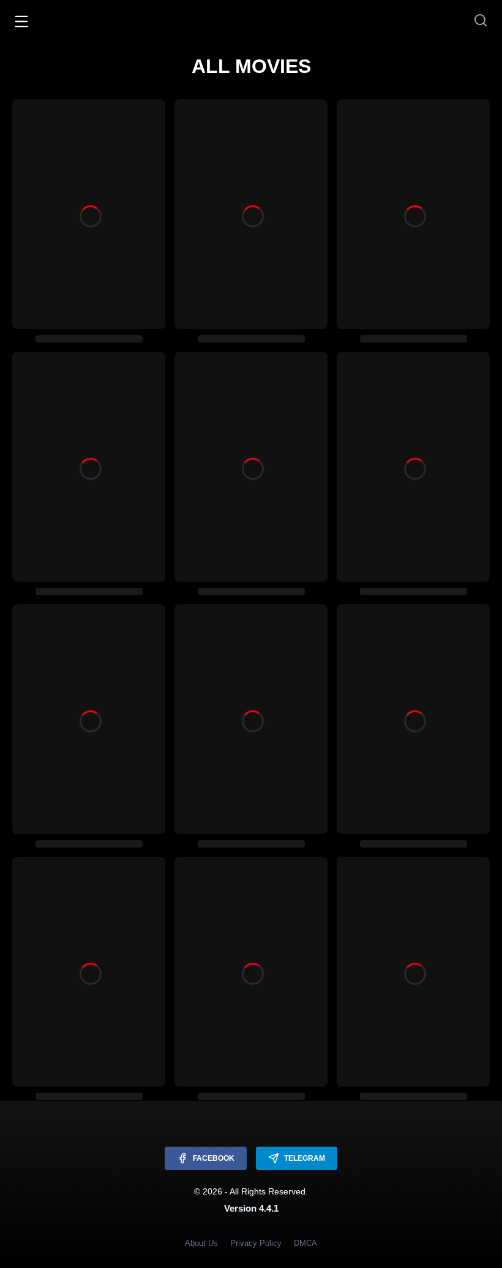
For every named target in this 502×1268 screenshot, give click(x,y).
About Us (201, 1243)
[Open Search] (480, 21)
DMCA (305, 1243)
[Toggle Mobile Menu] (21, 21)
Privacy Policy (256, 1243)
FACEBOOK (213, 1158)
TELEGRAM (304, 1158)
